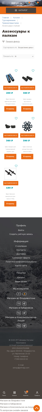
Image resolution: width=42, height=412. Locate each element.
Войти (21, 230)
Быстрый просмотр (10, 87)
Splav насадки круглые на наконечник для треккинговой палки (27, 101)
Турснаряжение (8, 20)
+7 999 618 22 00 (21, 359)
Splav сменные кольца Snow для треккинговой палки (27, 149)
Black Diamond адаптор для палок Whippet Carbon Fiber (10, 101)
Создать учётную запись (21, 234)
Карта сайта (21, 265)
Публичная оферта (21, 258)
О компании (21, 246)
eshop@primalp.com (21, 368)
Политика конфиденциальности (21, 262)
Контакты (21, 250)
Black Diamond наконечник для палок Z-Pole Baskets (10, 196)
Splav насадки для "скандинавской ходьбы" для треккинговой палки (10, 149)
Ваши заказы (21, 281)
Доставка (21, 254)
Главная (5, 18)
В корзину (10, 109)
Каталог (23, 10)
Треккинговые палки (10, 23)
